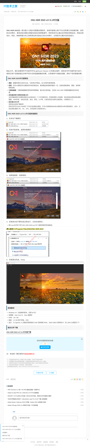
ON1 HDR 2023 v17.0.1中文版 (45, 20)
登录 (75, 1)
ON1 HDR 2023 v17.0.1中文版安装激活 (12, 429)
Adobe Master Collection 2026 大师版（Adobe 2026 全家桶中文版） (27, 402)
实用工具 (59, 6)
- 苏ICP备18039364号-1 (50, 445)
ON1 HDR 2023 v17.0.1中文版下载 (12, 438)
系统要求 (4, 432)
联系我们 (51, 442)
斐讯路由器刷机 (77, 6)
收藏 (52, 373)
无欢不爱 (37, 24)
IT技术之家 (10, 6)
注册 (79, 1)
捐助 (57, 442)
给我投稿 (45, 442)
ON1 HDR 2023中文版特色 (9, 426)
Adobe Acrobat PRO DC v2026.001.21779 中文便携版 (23, 393)
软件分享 (67, 6)
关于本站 (32, 442)
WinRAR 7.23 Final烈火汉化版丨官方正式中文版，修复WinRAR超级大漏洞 (29, 396)
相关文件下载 (6, 435)
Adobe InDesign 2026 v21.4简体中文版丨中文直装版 (23, 405)
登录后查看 (45, 347)
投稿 (84, 1)
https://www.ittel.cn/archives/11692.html (29, 366)
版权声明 (39, 442)
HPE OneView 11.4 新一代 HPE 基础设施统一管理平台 (24, 389)
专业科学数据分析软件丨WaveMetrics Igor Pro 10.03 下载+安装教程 (27, 399)
